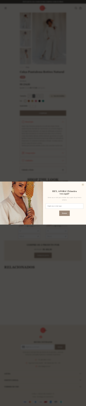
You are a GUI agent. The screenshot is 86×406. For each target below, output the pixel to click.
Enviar (64, 213)
